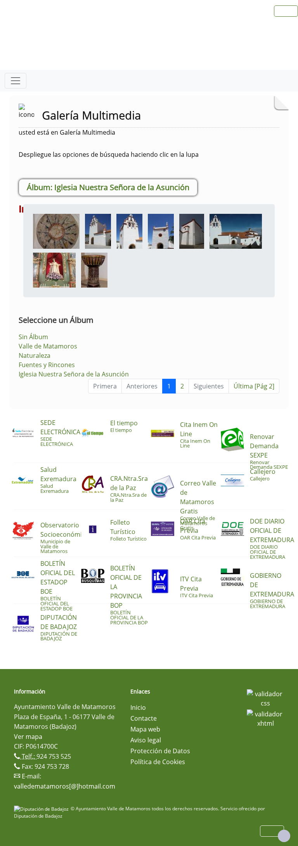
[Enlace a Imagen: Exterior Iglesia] (98, 230)
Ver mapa (28, 736)
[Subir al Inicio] (284, 836)
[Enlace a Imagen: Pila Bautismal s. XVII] (94, 269)
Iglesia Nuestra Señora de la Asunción (74, 374)
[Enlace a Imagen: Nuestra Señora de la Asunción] (54, 269)
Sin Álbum (33, 337)
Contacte (143, 718)
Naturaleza (34, 355)
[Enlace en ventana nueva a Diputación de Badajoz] (42, 808)
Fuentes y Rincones (47, 365)
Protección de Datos (160, 751)
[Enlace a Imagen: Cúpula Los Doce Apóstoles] (56, 230)
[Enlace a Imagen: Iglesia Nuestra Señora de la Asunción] (236, 230)
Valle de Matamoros (48, 346)
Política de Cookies (157, 762)
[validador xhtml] (265, 718)
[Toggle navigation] (15, 80)
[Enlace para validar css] (265, 697)
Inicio (138, 707)
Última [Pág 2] (254, 386)
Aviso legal (145, 740)
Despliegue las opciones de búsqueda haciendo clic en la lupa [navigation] (109, 154)
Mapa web (145, 729)
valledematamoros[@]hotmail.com (64, 786)
